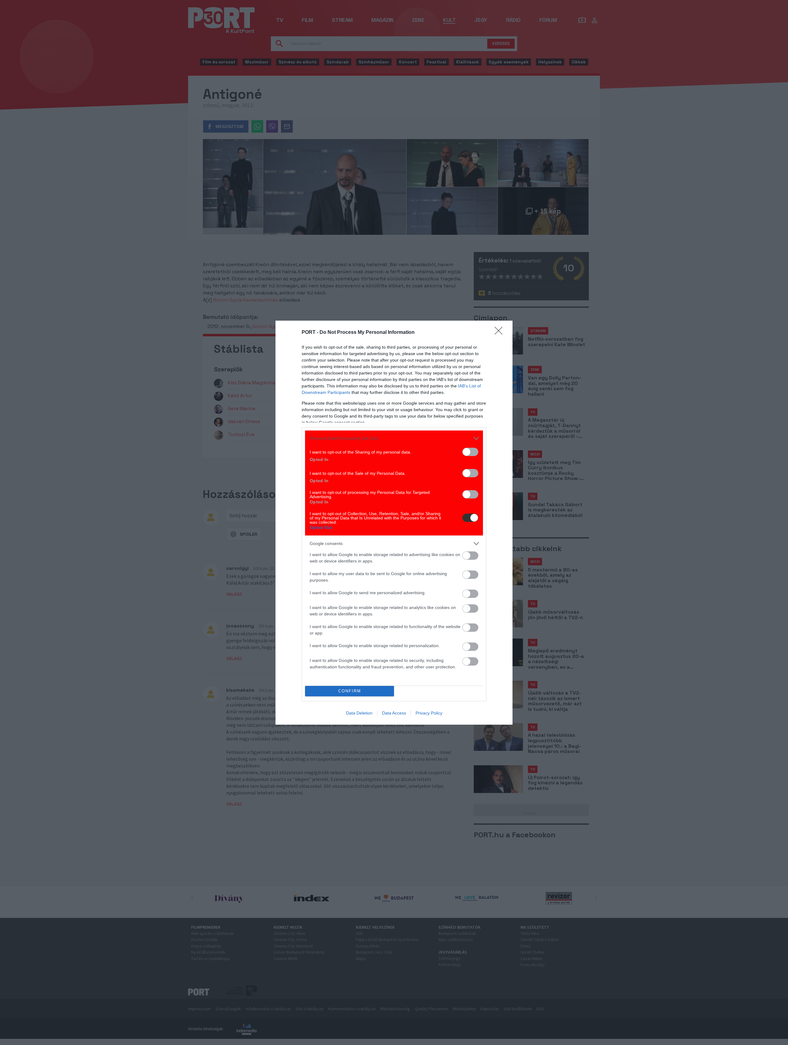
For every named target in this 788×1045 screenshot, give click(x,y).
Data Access (394, 713)
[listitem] (394, 438)
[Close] (500, 332)
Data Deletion (359, 713)
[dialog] (394, 523)
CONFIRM (349, 691)
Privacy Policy (429, 713)
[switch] (470, 452)
